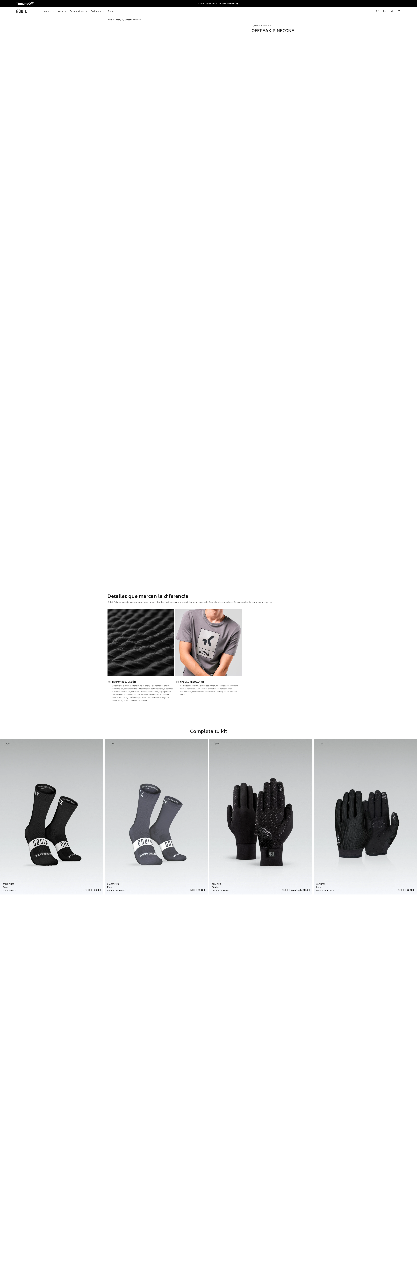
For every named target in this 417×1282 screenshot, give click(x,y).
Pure (5, 887)
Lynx (319, 887)
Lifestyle (118, 19)
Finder (215, 887)
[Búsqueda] (377, 11)
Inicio (110, 19)
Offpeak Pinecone (133, 19)
